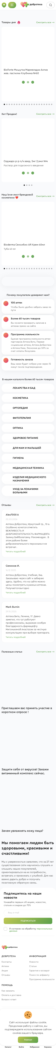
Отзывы (6, 975)
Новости (33, 962)
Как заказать (8, 991)
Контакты (7, 962)
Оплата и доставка (11, 995)
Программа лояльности (41, 979)
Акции (5, 971)
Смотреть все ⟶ (45, 22)
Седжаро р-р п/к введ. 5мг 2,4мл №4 (26, 161)
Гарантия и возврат (39, 971)
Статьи (33, 966)
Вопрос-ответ (9, 1000)
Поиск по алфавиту (39, 975)
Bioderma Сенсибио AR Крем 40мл (24, 244)
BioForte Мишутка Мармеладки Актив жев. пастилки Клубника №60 (26, 72)
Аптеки (5, 966)
